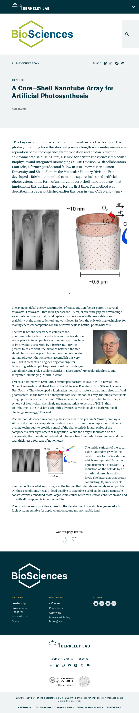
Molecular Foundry (77, 386)
